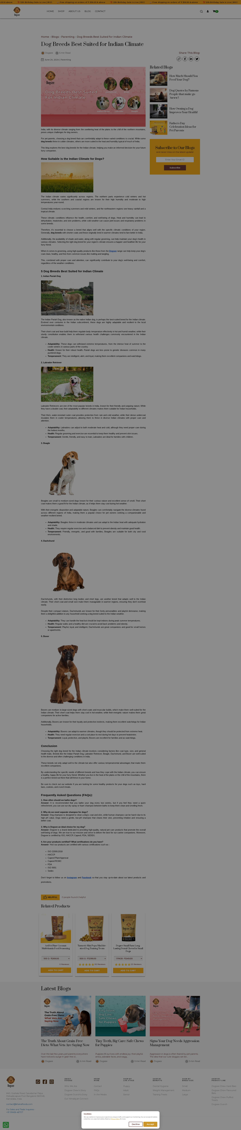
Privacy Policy (115, 1119)
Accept (150, 1124)
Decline (136, 1124)
